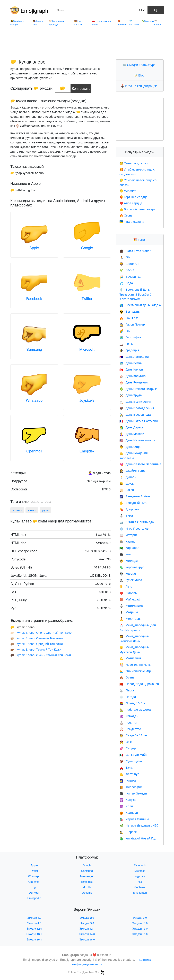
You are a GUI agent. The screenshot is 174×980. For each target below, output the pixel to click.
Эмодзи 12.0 (34, 928)
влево (17, 510)
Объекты (134, 22)
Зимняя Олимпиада (136, 522)
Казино (127, 541)
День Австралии (134, 356)
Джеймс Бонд (132, 470)
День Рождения (133, 382)
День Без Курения (135, 401)
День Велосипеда (135, 414)
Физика (127, 780)
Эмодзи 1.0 (34, 918)
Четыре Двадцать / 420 (138, 825)
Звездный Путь (133, 502)
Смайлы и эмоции (17, 22)
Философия (130, 786)
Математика (131, 605)
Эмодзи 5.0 (87, 923)
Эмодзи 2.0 (87, 918)
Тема (140, 239)
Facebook (34, 298)
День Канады (131, 369)
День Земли (131, 363)
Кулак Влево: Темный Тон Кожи (35, 649)
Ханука (127, 799)
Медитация (130, 618)
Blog (139, 75)
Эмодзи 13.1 (34, 934)
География (130, 337)
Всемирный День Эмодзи (140, 305)
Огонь (125, 215)
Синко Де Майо (133, 754)
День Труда (130, 395)
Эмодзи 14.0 (87, 934)
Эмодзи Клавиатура (139, 64)
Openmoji (34, 450)
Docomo (87, 892)
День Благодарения (136, 408)
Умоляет (127, 190)
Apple (34, 247)
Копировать (81, 87)
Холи (126, 806)
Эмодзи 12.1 (87, 928)
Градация (129, 350)
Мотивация (130, 658)
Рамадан (128, 716)
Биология (129, 263)
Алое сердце (130, 203)
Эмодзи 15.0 (140, 934)
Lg (34, 887)
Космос (127, 573)
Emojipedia (34, 898)
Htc (140, 882)
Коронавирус (131, 567)
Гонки (126, 343)
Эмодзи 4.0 (34, 923)
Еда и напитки (78, 22)
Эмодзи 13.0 (140, 928)
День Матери (131, 433)
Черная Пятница (134, 819)
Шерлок (128, 831)
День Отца (130, 446)
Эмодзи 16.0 (87, 939)
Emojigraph (34, 10)
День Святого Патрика (138, 388)
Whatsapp (34, 400)
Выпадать (129, 311)
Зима (126, 515)
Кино (125, 554)
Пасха (126, 690)
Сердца (127, 748)
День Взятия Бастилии (138, 421)
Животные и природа (57, 22)
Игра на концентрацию (140, 85)
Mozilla (87, 887)
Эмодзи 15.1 (34, 939)
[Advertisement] (87, 44)
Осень (126, 677)
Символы (148, 20)
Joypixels (86, 400)
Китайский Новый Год (137, 838)
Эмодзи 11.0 (140, 923)
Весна (126, 270)
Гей (124, 330)
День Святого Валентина (140, 464)
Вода (126, 283)
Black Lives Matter (135, 250)
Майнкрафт (130, 599)
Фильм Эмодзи (133, 793)
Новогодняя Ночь (135, 664)
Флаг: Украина (131, 221)
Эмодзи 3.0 (140, 918)
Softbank (139, 887)
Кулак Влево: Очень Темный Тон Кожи (40, 655)
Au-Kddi (34, 892)
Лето (125, 586)
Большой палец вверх (137, 209)
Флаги (157, 22)
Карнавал (129, 547)
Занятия (122, 22)
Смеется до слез (133, 163)
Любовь (128, 592)
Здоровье (129, 509)
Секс (125, 741)
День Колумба (132, 375)
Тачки (126, 767)
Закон (126, 489)
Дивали (127, 477)
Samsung (34, 349)
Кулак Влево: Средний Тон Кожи (36, 643)
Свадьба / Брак (133, 735)
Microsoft (86, 349)
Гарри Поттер (132, 324)
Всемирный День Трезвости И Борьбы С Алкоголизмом (135, 294)
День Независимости (137, 440)
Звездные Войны (134, 496)
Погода (127, 696)
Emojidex (86, 450)
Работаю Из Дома (135, 709)
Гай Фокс (128, 317)
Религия (128, 722)
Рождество (130, 729)
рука (45, 510)
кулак (32, 510)
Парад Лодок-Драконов (139, 683)
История (128, 535)
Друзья (127, 483)
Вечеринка (130, 276)
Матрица (128, 612)
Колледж (128, 560)
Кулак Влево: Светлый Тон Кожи (36, 638)
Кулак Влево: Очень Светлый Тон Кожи (41, 632)
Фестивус (129, 773)
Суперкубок (130, 761)
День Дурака (131, 427)
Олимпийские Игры (136, 671)
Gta (124, 257)
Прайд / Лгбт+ (132, 703)
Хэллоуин (129, 812)
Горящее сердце (133, 197)
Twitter (87, 298)
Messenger (87, 876)
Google (87, 247)
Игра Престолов (134, 528)
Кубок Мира (130, 579)
